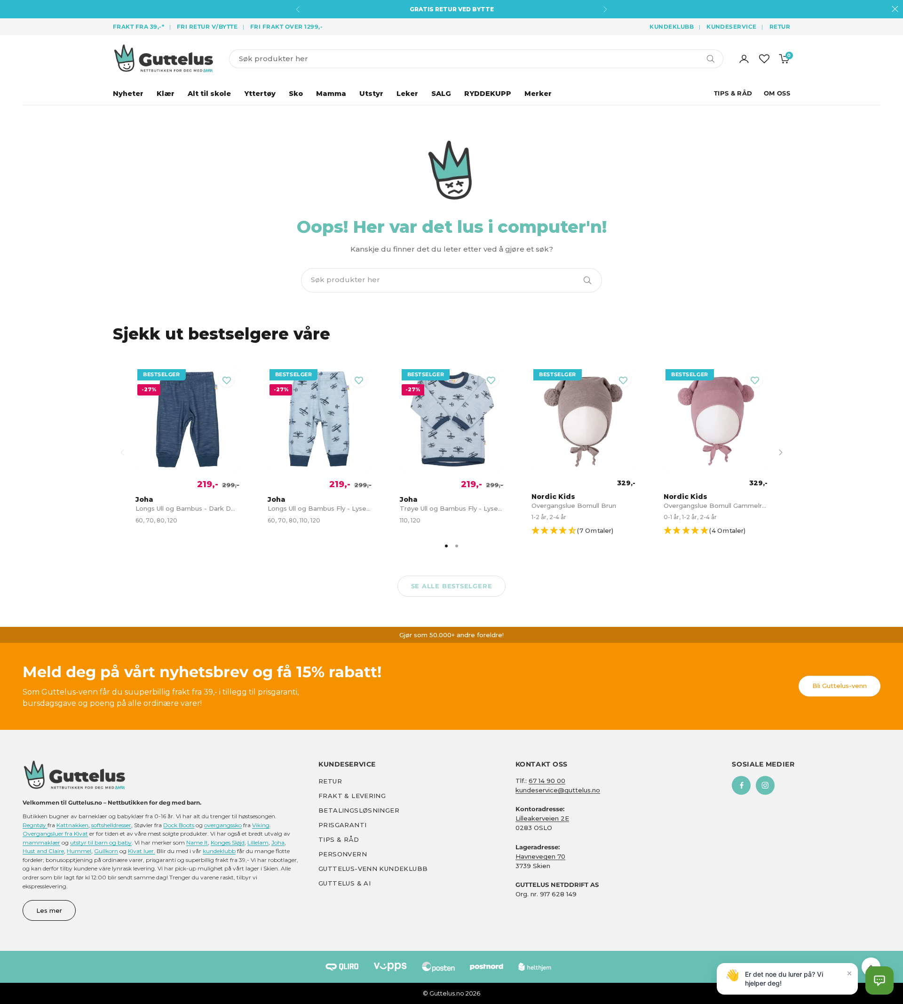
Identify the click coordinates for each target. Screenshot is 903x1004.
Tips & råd (338, 839)
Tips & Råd (733, 93)
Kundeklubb (672, 26)
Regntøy (35, 825)
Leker (407, 93)
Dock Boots (178, 825)
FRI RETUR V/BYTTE (207, 26)
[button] (587, 531)
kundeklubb (219, 850)
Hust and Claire (43, 850)
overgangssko (223, 825)
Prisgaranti (342, 825)
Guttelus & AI (344, 883)
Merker (538, 93)
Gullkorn (106, 850)
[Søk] (587, 280)
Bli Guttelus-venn (839, 685)
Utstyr (371, 93)
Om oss (777, 93)
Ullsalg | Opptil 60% (451, 9)
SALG (441, 93)
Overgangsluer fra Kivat (55, 833)
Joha (278, 842)
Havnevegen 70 (540, 856)
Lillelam (258, 842)
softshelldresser (111, 825)
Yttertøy (260, 93)
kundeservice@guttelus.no (557, 790)
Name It (197, 842)
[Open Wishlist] (764, 58)
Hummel (79, 850)
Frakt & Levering (352, 795)
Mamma (331, 93)
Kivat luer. (141, 850)
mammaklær (41, 842)
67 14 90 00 (547, 780)
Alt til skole (209, 93)
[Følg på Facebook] (741, 785)
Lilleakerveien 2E (542, 818)
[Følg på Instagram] (765, 785)
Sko (296, 93)
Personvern (342, 854)
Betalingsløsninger (358, 810)
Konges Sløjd (228, 842)
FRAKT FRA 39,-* (138, 26)
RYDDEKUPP (487, 93)
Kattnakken (72, 825)
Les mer (49, 910)
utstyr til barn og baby (101, 842)
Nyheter (128, 93)
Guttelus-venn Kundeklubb (373, 868)
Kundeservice (731, 26)
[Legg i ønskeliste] (226, 379)
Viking (260, 825)
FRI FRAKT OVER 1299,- (286, 26)
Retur (779, 26)
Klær (165, 93)
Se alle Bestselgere (451, 586)
